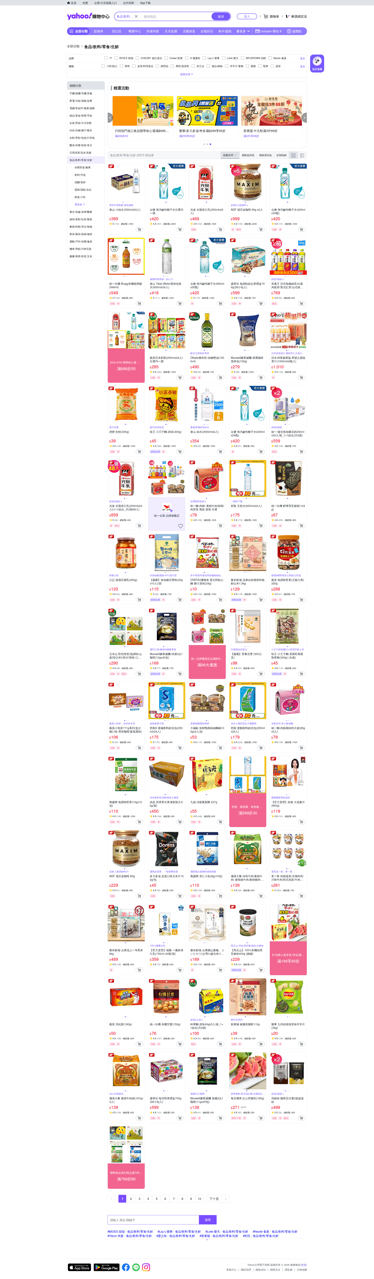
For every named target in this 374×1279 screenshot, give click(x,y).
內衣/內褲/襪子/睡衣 (81, 130)
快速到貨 (152, 31)
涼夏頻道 (189, 31)
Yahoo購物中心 (88, 16)
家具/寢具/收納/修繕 (81, 234)
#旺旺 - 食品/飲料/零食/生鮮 (261, 1236)
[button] (110, 118)
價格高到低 (265, 155)
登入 (247, 16)
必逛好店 (207, 31)
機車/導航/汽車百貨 (80, 249)
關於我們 (246, 1269)
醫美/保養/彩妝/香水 (81, 145)
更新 (303, 1265)
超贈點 (297, 31)
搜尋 (208, 1220)
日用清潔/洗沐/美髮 (80, 152)
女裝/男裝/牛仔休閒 (80, 123)
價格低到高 (248, 155)
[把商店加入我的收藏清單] (180, 526)
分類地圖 (302, 1269)
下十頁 (214, 1198)
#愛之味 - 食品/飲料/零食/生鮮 (175, 1236)
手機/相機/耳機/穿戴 (81, 93)
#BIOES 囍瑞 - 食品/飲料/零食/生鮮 (130, 1231)
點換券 (98, 31)
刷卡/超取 (225, 31)
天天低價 (171, 31)
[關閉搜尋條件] (136, 16)
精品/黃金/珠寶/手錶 (81, 115)
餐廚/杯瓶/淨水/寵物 (81, 226)
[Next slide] (142, 182)
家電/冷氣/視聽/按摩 (81, 101)
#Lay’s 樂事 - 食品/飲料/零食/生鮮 (179, 1231)
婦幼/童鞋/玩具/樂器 (81, 219)
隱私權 (288, 1269)
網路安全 (275, 1269)
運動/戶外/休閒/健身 (81, 241)
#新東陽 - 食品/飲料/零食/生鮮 (219, 1236)
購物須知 (261, 1269)
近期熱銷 (281, 155)
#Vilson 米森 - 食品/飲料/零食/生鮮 (130, 1236)
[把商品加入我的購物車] (139, 229)
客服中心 (231, 1269)
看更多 (241, 31)
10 (199, 1198)
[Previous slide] (110, 182)
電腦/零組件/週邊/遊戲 (82, 108)
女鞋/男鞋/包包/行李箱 (82, 138)
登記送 (116, 31)
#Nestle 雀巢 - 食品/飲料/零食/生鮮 (275, 1231)
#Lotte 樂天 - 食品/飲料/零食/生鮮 (227, 1231)
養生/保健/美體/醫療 (81, 212)
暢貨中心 (135, 31)
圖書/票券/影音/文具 (81, 256)
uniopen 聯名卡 (271, 31)
